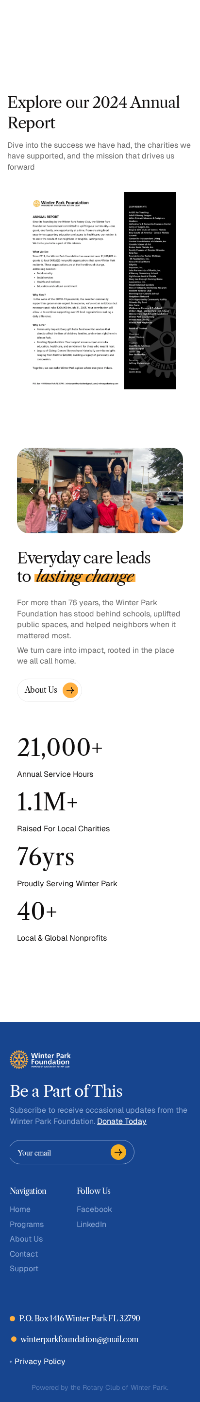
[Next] (169, 490)
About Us (26, 1239)
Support (24, 1268)
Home (20, 1209)
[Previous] (31, 490)
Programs (27, 1224)
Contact (24, 1254)
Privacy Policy (40, 1361)
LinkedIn (91, 1224)
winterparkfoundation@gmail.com (79, 1339)
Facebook (94, 1209)
